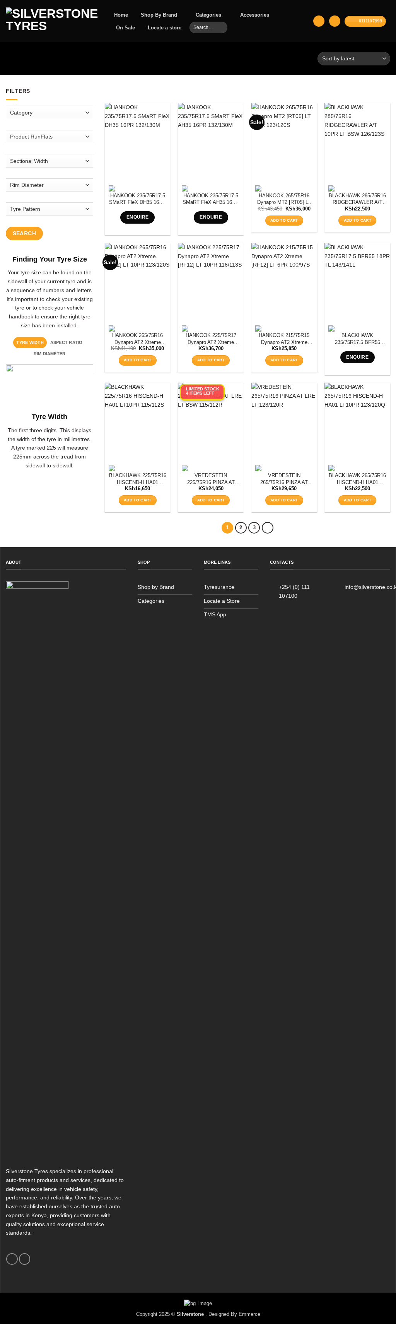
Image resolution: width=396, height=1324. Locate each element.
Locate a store (164, 28)
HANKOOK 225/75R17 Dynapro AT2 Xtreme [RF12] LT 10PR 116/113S (211, 339)
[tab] (30, 342)
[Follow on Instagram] (24, 1259)
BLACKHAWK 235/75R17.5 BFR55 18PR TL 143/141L (357, 339)
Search (24, 233)
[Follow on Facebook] (11, 1259)
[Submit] (221, 27)
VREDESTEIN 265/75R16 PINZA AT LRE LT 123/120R (284, 479)
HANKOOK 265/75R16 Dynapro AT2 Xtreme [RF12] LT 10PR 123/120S (137, 339)
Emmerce (249, 1314)
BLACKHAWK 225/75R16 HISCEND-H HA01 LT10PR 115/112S (137, 479)
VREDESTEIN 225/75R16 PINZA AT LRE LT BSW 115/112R (211, 479)
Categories (208, 15)
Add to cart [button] (284, 220)
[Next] (267, 528)
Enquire (137, 217)
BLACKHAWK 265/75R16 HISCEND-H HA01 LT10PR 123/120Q (357, 479)
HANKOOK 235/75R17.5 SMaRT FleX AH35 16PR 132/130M (211, 199)
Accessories (254, 15)
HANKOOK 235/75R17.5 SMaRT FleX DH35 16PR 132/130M (137, 199)
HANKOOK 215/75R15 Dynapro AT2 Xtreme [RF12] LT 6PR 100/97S (284, 339)
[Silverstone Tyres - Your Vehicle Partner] (52, 21)
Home (121, 15)
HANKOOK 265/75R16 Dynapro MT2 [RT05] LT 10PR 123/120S (284, 199)
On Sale (125, 28)
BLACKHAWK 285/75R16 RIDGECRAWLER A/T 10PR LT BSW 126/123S (357, 199)
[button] (318, 21)
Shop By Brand (159, 15)
